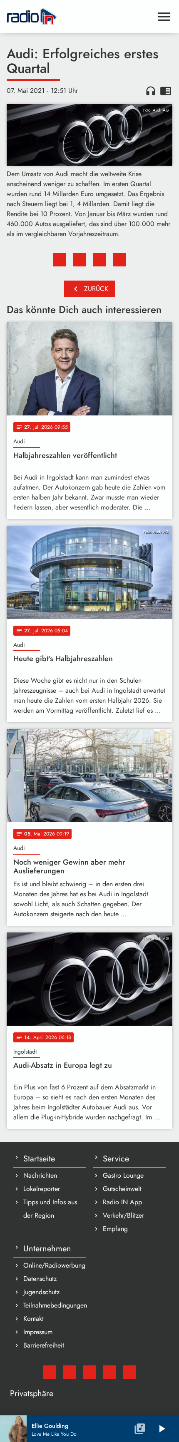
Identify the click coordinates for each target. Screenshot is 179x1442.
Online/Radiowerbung (54, 1265)
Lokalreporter (41, 1188)
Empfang (115, 1228)
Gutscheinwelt (122, 1188)
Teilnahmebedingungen (54, 1305)
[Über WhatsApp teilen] (99, 259)
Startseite (39, 1159)
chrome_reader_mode (166, 91)
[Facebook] (69, 1372)
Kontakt (33, 1318)
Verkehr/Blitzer (123, 1215)
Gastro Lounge (123, 1175)
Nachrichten (40, 1175)
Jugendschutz (41, 1292)
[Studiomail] (49, 1372)
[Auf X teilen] (79, 259)
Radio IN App (122, 1202)
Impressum (37, 1332)
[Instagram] (89, 1372)
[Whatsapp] (109, 1372)
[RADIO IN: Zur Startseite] (79, 16)
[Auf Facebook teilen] (59, 259)
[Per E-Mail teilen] (119, 259)
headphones (151, 91)
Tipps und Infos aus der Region (50, 1208)
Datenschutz (40, 1278)
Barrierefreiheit (43, 1345)
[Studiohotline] (129, 1372)
